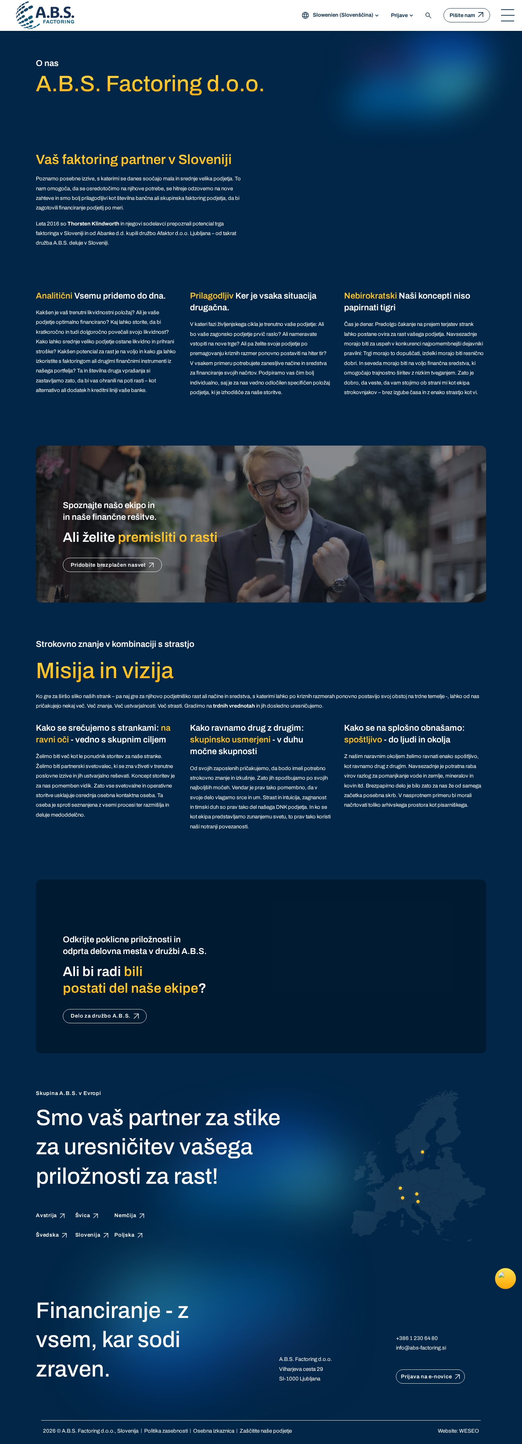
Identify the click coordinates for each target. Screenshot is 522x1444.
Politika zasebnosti (166, 1431)
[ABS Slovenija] (44, 15)
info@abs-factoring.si (421, 1348)
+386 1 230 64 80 (417, 1338)
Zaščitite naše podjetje (266, 1431)
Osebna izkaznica (213, 1431)
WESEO (469, 1431)
